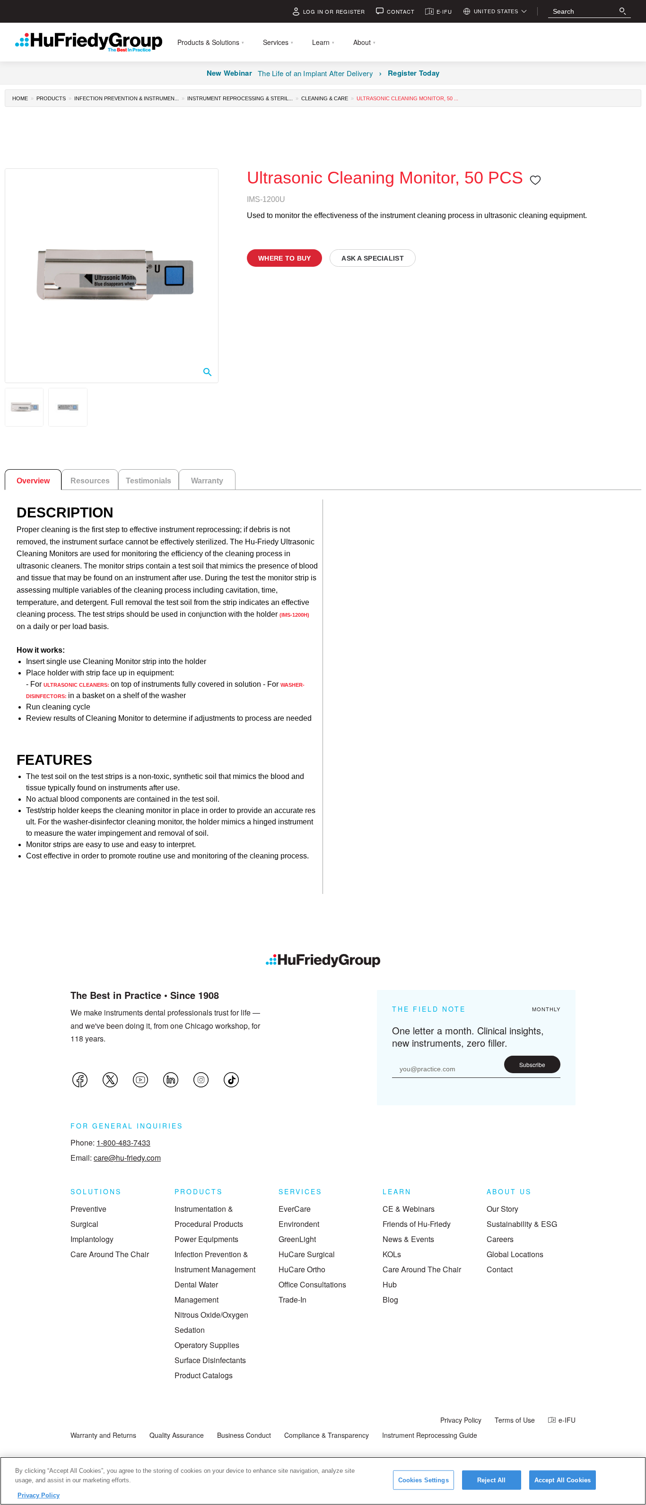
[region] (323, 1481)
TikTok (231, 1079)
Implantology (91, 1239)
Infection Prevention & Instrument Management (215, 1262)
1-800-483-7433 (123, 1142)
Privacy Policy (460, 1420)
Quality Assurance (176, 1435)
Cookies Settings (423, 1480)
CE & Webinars (409, 1208)
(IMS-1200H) (294, 615)
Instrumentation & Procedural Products (209, 1216)
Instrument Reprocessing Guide (429, 1435)
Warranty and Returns (103, 1435)
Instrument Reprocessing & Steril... (240, 98)
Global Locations (515, 1254)
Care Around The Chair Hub (422, 1277)
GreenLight (297, 1239)
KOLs (392, 1254)
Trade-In (292, 1299)
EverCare (295, 1208)
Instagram (201, 1079)
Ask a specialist (372, 258)
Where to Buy (284, 258)
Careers (500, 1239)
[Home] (323, 960)
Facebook (79, 1079)
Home (20, 98)
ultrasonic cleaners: (77, 685)
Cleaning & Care (324, 98)
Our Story (502, 1208)
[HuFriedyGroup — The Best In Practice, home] (88, 42)
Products (51, 98)
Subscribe (532, 1064)
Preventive (88, 1208)
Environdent (299, 1223)
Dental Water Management (196, 1292)
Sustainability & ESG (522, 1223)
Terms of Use (515, 1420)
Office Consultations (312, 1284)
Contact (500, 1269)
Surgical (84, 1223)
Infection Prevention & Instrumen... (126, 98)
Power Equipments (206, 1239)
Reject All (491, 1480)
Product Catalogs (204, 1375)
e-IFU (567, 1420)
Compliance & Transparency (326, 1435)
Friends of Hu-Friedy (417, 1223)
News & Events (408, 1239)
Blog (390, 1299)
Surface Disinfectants (210, 1360)
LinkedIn (170, 1079)
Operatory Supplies (207, 1344)
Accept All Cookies (562, 1480)
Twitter (110, 1079)
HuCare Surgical (307, 1254)
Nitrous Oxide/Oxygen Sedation (211, 1322)
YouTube (140, 1079)
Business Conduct (244, 1435)
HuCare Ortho (302, 1269)
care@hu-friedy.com (127, 1157)
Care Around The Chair (109, 1254)
